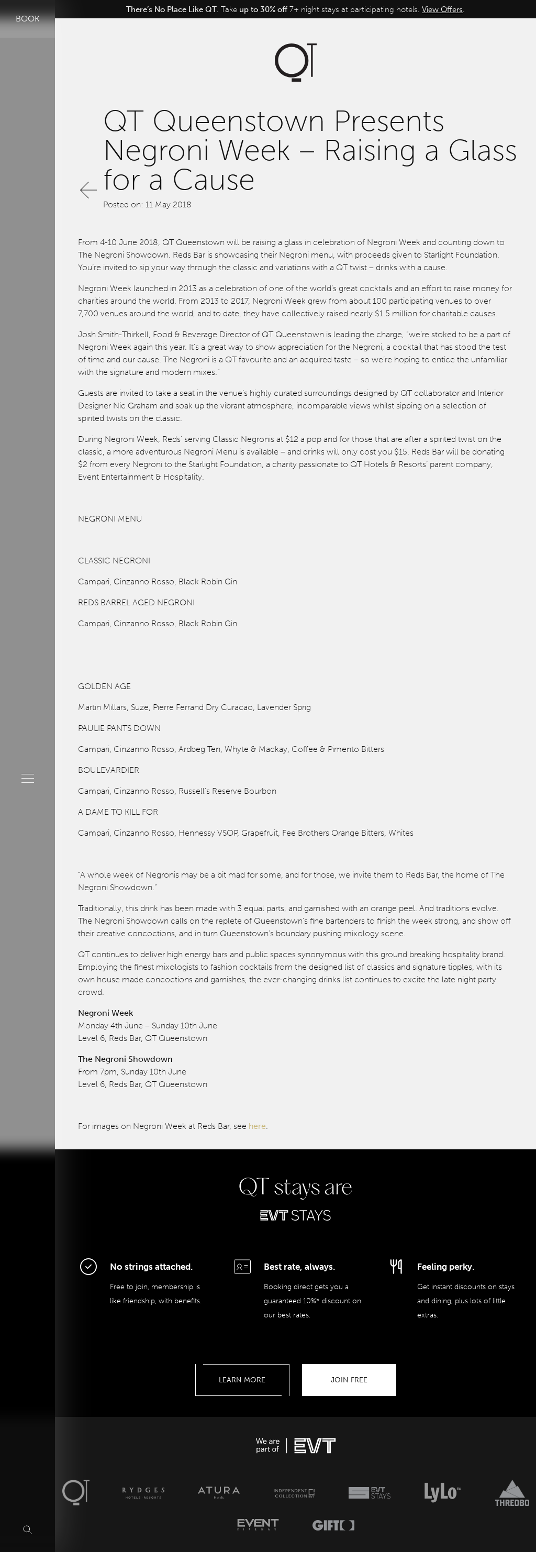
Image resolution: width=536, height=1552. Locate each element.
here (257, 1126)
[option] (295, 10)
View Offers (442, 9)
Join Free (349, 1380)
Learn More (242, 1380)
